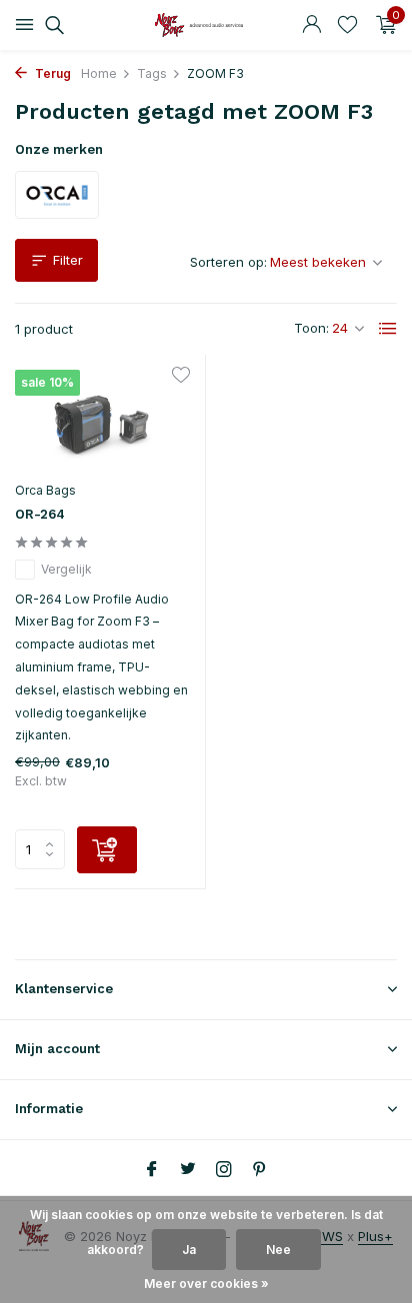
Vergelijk (66, 569)
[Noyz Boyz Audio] (206, 25)
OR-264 (40, 514)
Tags (152, 73)
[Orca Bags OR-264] (102, 420)
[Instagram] (224, 1170)
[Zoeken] (51, 25)
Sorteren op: (228, 262)
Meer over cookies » (206, 1283)
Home (99, 73)
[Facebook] (152, 1170)
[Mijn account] (311, 25)
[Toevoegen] (107, 849)
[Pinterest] (260, 1170)
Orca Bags (45, 490)
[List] (388, 329)
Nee (278, 1249)
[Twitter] (188, 1170)
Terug (51, 73)
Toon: (311, 328)
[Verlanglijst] (347, 25)
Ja (189, 1249)
